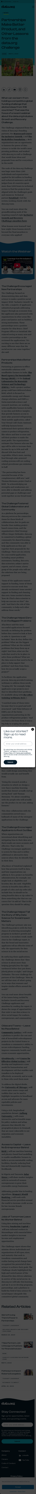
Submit (10, 762)
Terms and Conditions (23, 753)
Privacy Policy (8, 753)
